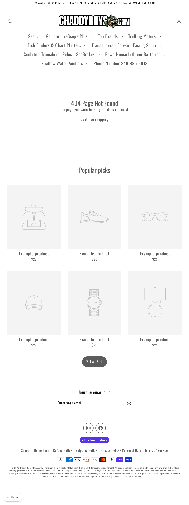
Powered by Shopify (135, 476)
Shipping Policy (86, 450)
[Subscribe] (128, 403)
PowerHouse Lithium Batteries (133, 54)
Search (34, 36)
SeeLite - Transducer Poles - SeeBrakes (60, 54)
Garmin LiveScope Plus (67, 36)
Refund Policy (62, 450)
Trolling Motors (142, 36)
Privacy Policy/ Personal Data (121, 450)
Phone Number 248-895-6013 (121, 63)
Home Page (41, 450)
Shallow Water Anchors (62, 63)
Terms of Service (156, 450)
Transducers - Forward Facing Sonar (125, 45)
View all (94, 361)
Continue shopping (94, 119)
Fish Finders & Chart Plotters (55, 45)
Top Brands (108, 36)
